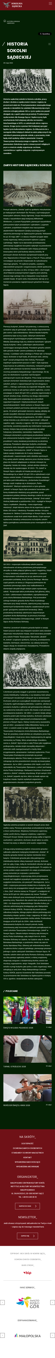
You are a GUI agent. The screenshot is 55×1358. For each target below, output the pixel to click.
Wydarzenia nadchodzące (27, 1162)
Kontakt (27, 1157)
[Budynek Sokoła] (27, 306)
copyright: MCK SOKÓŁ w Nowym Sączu (27, 1254)
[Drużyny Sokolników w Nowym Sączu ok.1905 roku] (27, 671)
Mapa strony (27, 1265)
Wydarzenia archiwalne (27, 1166)
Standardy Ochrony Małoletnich (28, 1153)
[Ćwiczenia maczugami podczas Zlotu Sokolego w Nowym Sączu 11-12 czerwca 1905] (27, 189)
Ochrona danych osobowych (27, 1148)
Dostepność (28, 1143)
